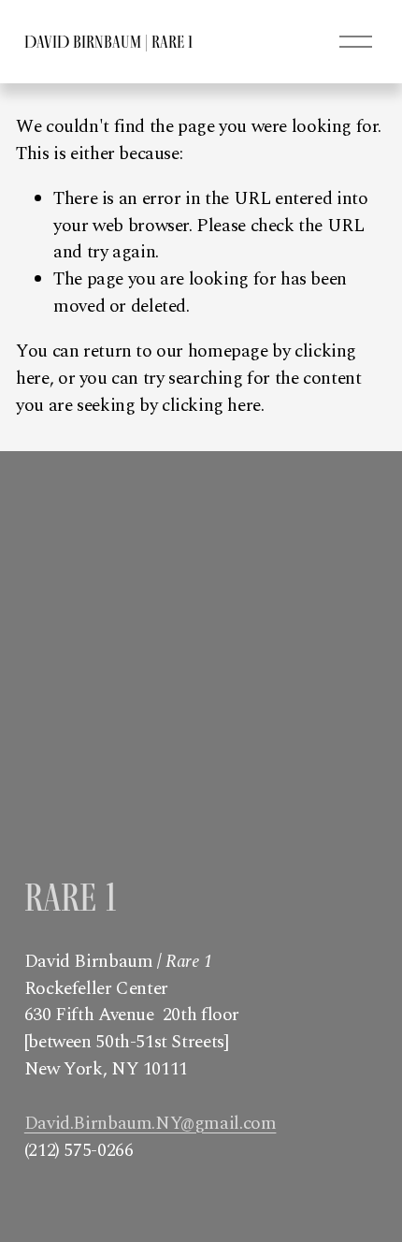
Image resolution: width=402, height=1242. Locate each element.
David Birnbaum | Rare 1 (108, 41)
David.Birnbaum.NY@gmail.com (150, 1124)
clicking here (211, 405)
